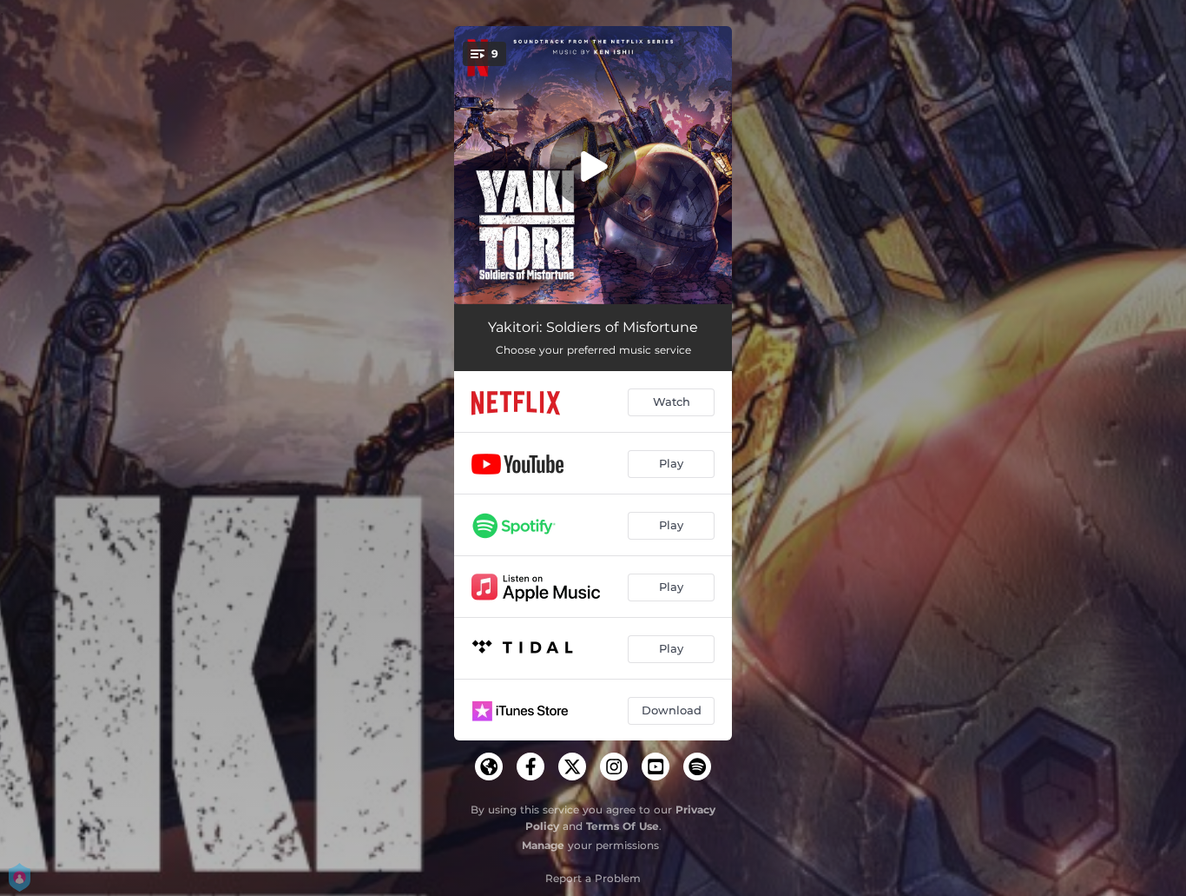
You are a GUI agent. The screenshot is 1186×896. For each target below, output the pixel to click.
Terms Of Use (622, 826)
